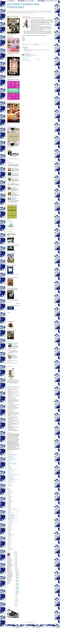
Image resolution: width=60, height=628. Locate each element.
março (16, 599)
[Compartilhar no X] (36, 44)
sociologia (9, 544)
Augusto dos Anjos (10, 491)
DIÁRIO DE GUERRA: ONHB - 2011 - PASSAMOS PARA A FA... (17, 591)
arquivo (9, 489)
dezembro (16, 569)
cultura (8, 498)
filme (8, 507)
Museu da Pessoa (10, 475)
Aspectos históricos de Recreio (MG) (12, 459)
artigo (8, 490)
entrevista (9, 503)
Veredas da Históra (10, 486)
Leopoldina (9, 473)
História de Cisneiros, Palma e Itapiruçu (12, 469)
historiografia (9, 522)
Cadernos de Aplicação (10, 460)
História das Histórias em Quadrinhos (12, 515)
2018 (15, 561)
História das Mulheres (10, 516)
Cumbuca (9, 461)
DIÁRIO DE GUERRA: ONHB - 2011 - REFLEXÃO (17, 578)
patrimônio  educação (11, 534)
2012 (15, 567)
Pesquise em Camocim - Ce (11, 354)
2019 (15, 560)
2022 (15, 557)
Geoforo (9, 464)
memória (9, 528)
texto (8, 545)
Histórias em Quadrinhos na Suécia (12, 521)
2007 (15, 605)
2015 (15, 564)
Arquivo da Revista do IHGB (11, 457)
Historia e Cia (9, 466)
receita (8, 537)
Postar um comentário (25, 57)
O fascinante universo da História (12, 476)
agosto (16, 594)
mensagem (9, 529)
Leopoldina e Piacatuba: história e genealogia (13, 474)
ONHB (26, 45)
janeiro (16, 601)
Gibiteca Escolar (10, 465)
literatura (9, 526)
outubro (16, 571)
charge (8, 494)
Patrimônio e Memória (10, 477)
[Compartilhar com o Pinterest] (38, 44)
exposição (9, 506)
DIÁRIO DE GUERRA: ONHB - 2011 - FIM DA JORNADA (17, 574)
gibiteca (9, 511)
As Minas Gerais (10, 458)
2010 (15, 602)
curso (8, 499)
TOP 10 (9, 546)
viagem (9, 547)
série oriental (9, 542)
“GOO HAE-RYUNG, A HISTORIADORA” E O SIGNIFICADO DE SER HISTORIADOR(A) (14, 198)
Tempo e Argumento (10, 484)
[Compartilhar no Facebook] (37, 44)
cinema (9, 495)
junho (16, 596)
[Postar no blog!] (35, 44)
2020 (15, 559)
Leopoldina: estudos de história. (12, 350)
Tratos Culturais (10, 485)
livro (8, 527)
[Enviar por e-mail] (34, 44)
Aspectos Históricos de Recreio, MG (12, 360)
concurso (9, 496)
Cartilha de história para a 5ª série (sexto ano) (14, 187)
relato (8, 538)
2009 (15, 603)
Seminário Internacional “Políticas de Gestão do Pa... (17, 581)
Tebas (8, 483)
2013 (15, 566)
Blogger (33, 622)
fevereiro (16, 600)
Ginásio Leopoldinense (10, 512)
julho (16, 595)
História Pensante (10, 467)
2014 (15, 565)
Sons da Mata (9, 482)
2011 (15, 568)
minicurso (9, 530)
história (9, 513)
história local (9, 520)
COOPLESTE (9, 497)
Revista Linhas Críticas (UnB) (11, 481)
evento (8, 505)
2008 (15, 604)
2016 (15, 563)
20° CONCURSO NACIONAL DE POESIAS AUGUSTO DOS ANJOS (17, 588)
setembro (16, 572)
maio (16, 597)
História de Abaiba (10, 468)
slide (8, 543)
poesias (9, 536)
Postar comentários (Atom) (27, 60)
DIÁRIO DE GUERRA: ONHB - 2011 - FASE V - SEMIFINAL (17, 584)
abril (16, 598)
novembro (16, 570)
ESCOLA (9, 504)
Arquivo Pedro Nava (10, 456)
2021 (15, 558)
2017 (15, 562)
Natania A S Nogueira (26, 53)
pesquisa (9, 535)
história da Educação (10, 514)
